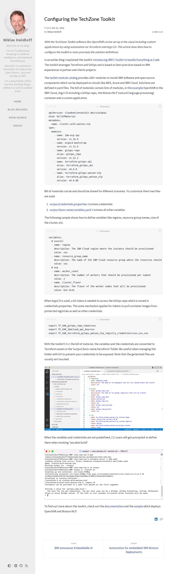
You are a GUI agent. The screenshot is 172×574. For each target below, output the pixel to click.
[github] (21, 565)
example (137, 88)
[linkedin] (15, 565)
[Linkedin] (156, 519)
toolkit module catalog (64, 78)
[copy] (160, 106)
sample (138, 506)
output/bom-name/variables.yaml (70, 210)
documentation (114, 506)
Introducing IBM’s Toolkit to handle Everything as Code (126, 60)
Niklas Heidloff (17, 40)
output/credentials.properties (68, 204)
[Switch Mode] (9, 565)
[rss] (26, 565)
